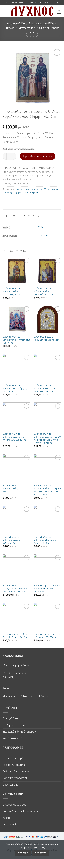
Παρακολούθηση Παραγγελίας (21, 811)
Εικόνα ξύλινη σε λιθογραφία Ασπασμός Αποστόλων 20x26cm (14, 436)
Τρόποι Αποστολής (14, 765)
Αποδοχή (23, 852)
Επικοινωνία (10, 824)
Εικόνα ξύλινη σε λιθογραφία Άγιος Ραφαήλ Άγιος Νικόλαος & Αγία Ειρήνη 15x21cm (47, 438)
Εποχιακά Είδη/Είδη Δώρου (19, 731)
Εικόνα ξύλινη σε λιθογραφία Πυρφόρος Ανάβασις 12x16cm (46, 388)
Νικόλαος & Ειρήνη (12, 192)
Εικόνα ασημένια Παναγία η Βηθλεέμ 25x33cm (47, 635)
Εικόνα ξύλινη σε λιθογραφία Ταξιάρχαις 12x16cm (15, 388)
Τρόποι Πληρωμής (14, 758)
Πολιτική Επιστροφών (16, 771)
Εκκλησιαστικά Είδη (41, 23)
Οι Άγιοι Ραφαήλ (49, 28)
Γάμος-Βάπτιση (12, 718)
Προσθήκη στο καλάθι (37, 156)
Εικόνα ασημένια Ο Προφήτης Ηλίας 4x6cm (46, 338)
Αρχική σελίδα (16, 23)
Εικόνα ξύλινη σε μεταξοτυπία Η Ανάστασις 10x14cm (16, 339)
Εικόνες (9, 28)
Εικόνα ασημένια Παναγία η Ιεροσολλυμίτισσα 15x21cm (47, 588)
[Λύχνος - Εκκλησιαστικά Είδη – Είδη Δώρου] (32, 11)
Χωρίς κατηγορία (13, 738)
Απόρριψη (40, 852)
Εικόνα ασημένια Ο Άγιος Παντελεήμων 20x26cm (16, 635)
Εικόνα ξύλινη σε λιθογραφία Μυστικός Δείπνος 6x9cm (45, 540)
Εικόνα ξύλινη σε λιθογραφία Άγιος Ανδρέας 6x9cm (12, 540)
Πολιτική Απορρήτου (15, 778)
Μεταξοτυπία (26, 28)
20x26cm (43, 235)
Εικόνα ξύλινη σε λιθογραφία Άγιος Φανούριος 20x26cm (14, 291)
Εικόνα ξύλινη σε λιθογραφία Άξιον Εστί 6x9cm (14, 488)
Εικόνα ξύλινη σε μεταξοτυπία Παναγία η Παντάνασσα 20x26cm (15, 588)
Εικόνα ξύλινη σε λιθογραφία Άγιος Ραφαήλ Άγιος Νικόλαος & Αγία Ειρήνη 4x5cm (47, 490)
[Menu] (5, 11)
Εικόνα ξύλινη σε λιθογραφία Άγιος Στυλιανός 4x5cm (43, 291)
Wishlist (7, 818)
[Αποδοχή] (59, 849)
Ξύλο (41, 227)
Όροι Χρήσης (10, 784)
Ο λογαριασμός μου (14, 804)
